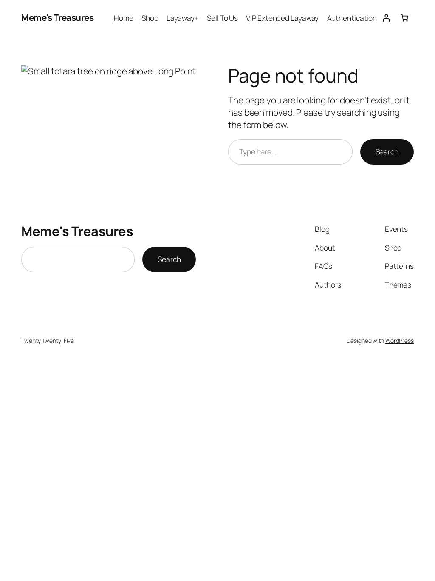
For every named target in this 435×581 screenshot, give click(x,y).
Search (387, 151)
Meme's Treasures (57, 17)
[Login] (386, 18)
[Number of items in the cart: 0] (404, 18)
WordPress (399, 340)
